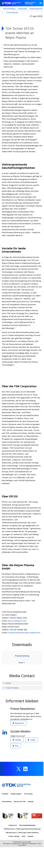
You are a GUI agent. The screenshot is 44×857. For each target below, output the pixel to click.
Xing (16, 746)
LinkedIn (18, 740)
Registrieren (19, 723)
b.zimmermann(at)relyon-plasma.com (23, 632)
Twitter (32, 740)
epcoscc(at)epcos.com (16, 620)
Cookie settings (13, 836)
